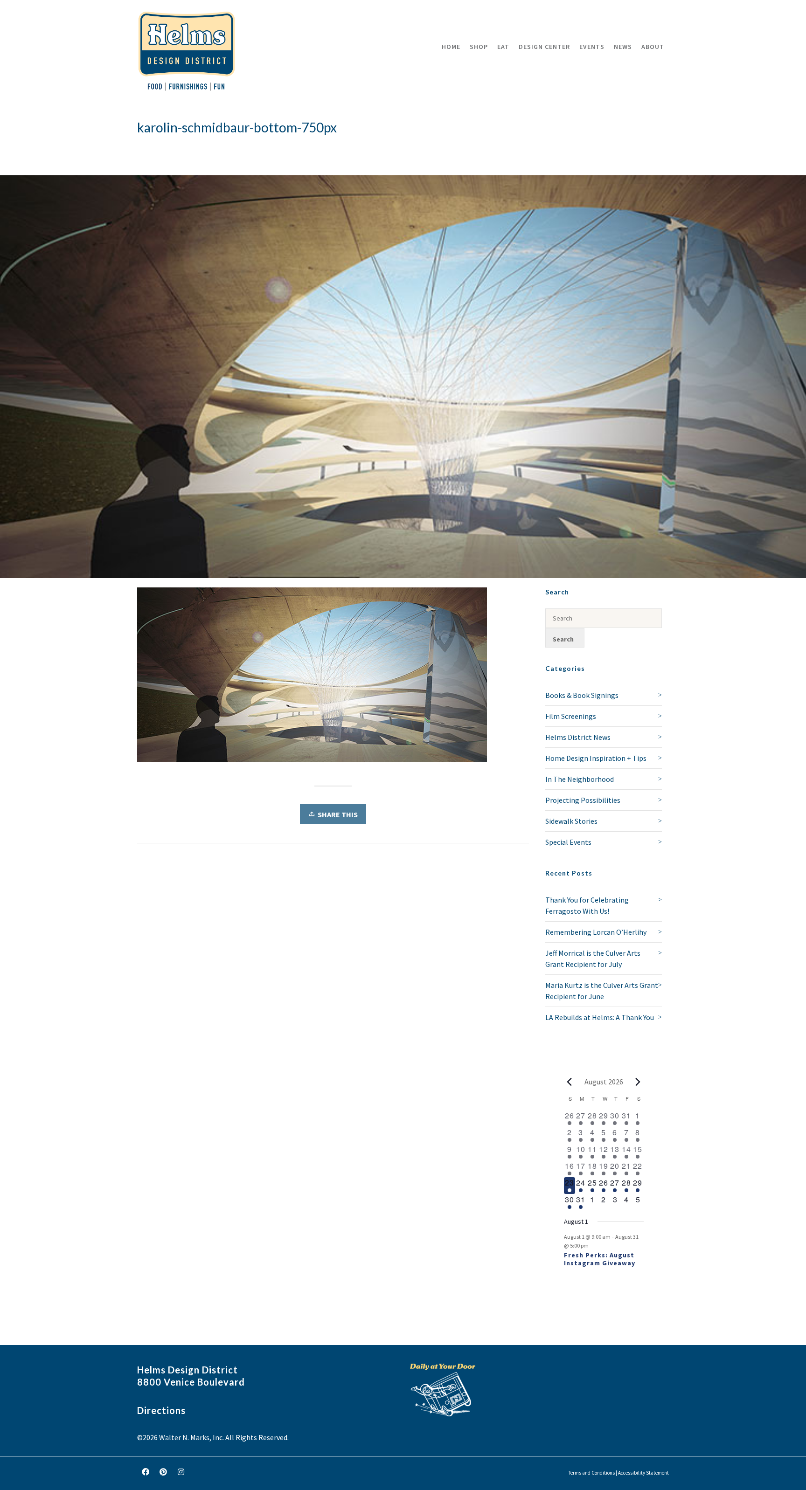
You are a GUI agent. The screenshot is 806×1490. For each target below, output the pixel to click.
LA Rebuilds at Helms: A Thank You (599, 1017)
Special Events (568, 842)
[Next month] (638, 1081)
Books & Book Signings (581, 695)
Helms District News (578, 737)
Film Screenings (570, 716)
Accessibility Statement (643, 1472)
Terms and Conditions (592, 1472)
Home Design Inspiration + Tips (595, 758)
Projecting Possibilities (582, 800)
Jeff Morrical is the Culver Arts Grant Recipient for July (592, 958)
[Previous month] (569, 1081)
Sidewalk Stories (571, 821)
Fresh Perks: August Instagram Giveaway (599, 1259)
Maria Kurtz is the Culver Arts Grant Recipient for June (601, 990)
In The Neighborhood (579, 779)
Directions (161, 1410)
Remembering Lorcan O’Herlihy (595, 932)
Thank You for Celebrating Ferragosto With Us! (587, 905)
